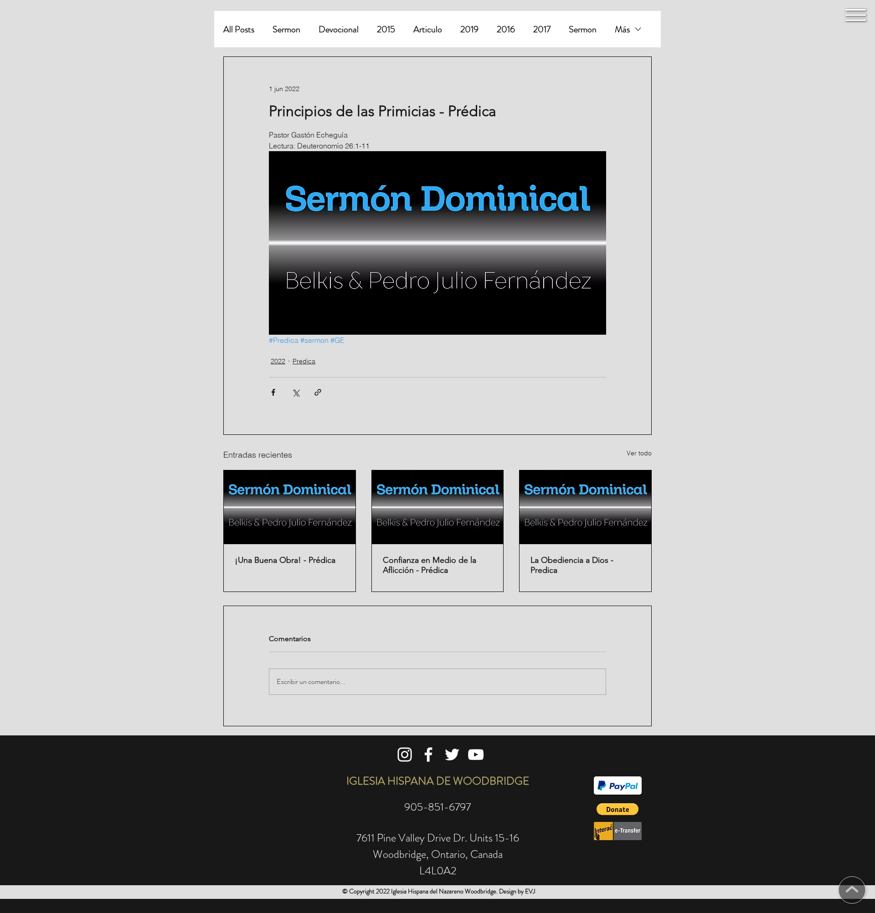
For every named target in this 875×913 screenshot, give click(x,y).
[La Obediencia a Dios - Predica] (585, 507)
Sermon (286, 29)
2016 (506, 29)
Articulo (427, 29)
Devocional (339, 29)
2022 (278, 361)
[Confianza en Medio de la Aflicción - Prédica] (438, 507)
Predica (304, 361)
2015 (386, 29)
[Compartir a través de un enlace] (318, 392)
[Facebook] (428, 754)
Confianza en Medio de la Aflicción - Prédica (429, 565)
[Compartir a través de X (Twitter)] (295, 392)
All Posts (238, 29)
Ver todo (639, 453)
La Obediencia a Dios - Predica (571, 565)
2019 (469, 29)
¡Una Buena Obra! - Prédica (285, 560)
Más (622, 29)
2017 (542, 29)
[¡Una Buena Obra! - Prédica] (289, 507)
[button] (855, 15)
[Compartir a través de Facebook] (273, 392)
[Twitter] (452, 754)
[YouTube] (475, 754)
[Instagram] (404, 754)
